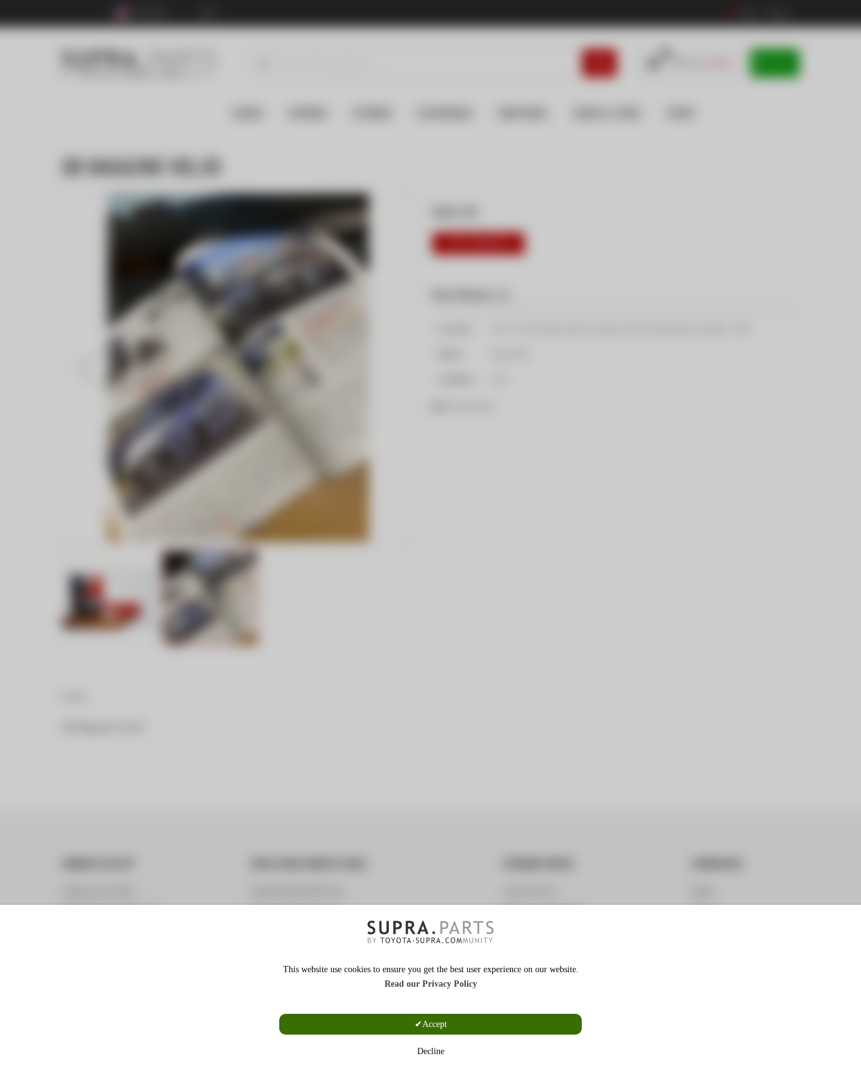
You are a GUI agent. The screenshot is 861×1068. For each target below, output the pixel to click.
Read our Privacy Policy (430, 984)
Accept (434, 1024)
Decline (430, 1051)
